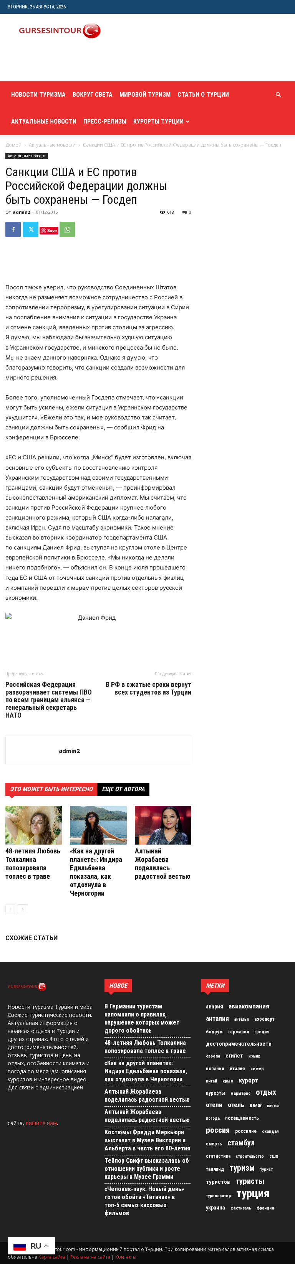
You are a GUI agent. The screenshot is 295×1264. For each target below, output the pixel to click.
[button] (278, 95)
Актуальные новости (43, 121)
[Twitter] (30, 229)
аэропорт (264, 1019)
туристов (218, 1181)
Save (52, 230)
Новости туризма (38, 94)
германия (238, 1032)
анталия (217, 1018)
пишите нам (41, 1123)
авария (214, 1006)
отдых (266, 1092)
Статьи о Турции (203, 94)
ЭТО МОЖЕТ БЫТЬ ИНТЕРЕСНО (51, 789)
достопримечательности (239, 1043)
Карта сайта (51, 1257)
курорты (215, 1093)
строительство (250, 1156)
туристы (249, 1181)
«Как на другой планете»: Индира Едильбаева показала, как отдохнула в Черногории (96, 872)
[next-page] (22, 909)
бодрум (214, 1032)
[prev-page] (10, 909)
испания (215, 1068)
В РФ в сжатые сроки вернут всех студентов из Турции (148, 688)
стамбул (241, 1143)
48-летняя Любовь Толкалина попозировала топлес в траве (32, 863)
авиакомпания (249, 1006)
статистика (218, 1156)
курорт (248, 1080)
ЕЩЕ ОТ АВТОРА (123, 789)
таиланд (215, 1169)
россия (218, 1130)
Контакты (125, 1257)
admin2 (21, 212)
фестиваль (240, 1208)
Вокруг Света (93, 94)
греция (261, 1032)
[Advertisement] (98, 64)
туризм (242, 1168)
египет (234, 1055)
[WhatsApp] (67, 229)
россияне (246, 1131)
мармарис (240, 1093)
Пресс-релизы (104, 121)
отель (236, 1105)
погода (213, 1118)
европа (213, 1056)
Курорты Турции (158, 121)
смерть (214, 1144)
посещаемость (242, 1118)
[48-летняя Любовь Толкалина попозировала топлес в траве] (33, 825)
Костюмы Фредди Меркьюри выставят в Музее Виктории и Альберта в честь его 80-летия (147, 1140)
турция (253, 1193)
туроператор (218, 1195)
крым (228, 1081)
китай (211, 1081)
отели (214, 1105)
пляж (256, 1105)
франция (265, 1208)
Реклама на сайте (90, 1257)
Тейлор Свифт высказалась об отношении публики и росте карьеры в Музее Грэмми (146, 1168)
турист (266, 1169)
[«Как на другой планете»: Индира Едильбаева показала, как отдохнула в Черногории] (98, 825)
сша (273, 1156)
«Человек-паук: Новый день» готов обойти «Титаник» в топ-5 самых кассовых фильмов (144, 1201)
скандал (270, 1131)
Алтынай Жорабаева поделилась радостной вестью (163, 863)
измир (254, 1056)
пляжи (273, 1105)
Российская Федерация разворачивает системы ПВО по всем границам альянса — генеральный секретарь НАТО (48, 700)
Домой (13, 145)
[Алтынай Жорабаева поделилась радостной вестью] (163, 825)
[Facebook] (13, 229)
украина (215, 1208)
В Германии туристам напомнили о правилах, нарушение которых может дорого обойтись (141, 1018)
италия (237, 1068)
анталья (241, 1019)
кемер (257, 1068)
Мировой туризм (145, 94)
